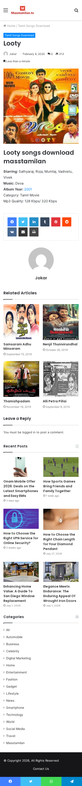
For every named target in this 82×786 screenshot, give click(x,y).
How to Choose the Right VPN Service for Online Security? (20, 538)
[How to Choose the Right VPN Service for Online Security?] (21, 519)
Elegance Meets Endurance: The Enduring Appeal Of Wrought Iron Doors (59, 593)
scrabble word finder (65, 761)
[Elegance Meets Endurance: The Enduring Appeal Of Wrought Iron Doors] (61, 572)
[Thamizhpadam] (21, 379)
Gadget (11, 686)
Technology (14, 715)
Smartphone (15, 707)
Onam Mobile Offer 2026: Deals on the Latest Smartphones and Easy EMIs (20, 488)
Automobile (14, 637)
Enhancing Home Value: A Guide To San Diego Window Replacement (19, 593)
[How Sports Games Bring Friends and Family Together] (61, 467)
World (10, 722)
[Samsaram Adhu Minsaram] (21, 322)
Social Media (15, 729)
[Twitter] (23, 221)
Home (10, 26)
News (10, 700)
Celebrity (12, 651)
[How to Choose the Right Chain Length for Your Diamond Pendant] (61, 519)
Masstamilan (15, 743)
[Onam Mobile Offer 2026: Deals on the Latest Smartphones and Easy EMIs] (21, 467)
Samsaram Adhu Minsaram (17, 346)
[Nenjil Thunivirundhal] (61, 322)
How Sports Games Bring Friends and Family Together (59, 486)
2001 (28, 189)
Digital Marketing (18, 658)
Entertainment (16, 672)
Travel (10, 736)
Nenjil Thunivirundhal (60, 344)
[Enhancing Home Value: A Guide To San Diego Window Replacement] (21, 572)
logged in (29, 432)
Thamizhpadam (16, 401)
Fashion (12, 679)
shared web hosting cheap (73, 761)
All (8, 630)
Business (12, 644)
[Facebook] (12, 221)
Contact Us (41, 769)
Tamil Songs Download (34, 26)
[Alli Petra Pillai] (61, 379)
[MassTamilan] (22, 10)
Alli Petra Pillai (55, 401)
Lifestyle (12, 693)
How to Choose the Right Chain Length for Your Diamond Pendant (59, 541)
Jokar (13, 54)
